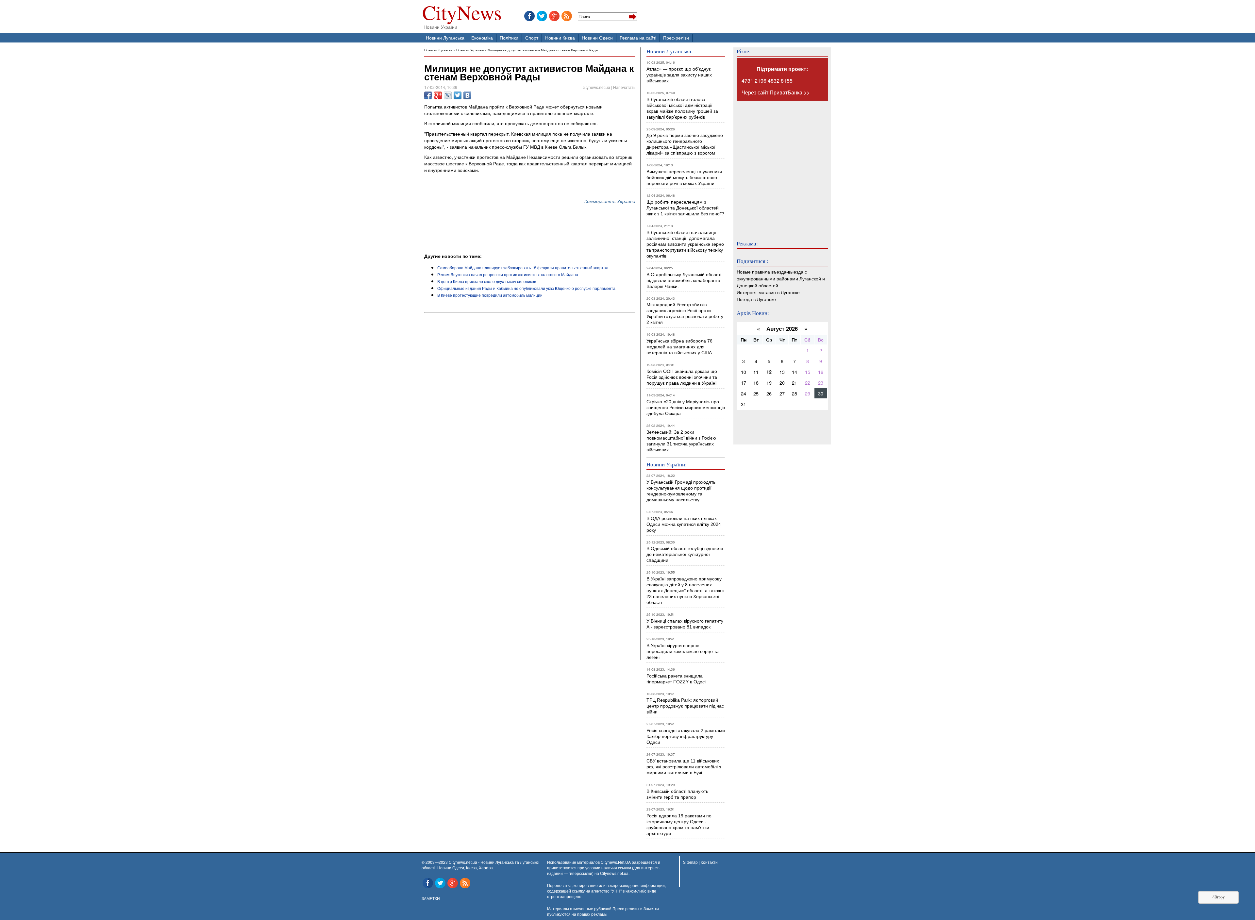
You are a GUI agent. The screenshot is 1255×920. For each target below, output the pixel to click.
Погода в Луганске (756, 298)
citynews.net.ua (596, 87)
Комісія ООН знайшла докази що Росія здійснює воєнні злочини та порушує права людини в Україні (681, 377)
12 (769, 371)
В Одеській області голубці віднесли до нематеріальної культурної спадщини (684, 554)
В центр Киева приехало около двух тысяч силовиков (486, 281)
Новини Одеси (597, 37)
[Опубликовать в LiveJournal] (448, 95)
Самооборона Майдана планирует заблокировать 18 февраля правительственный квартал (522, 267)
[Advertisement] (500, 234)
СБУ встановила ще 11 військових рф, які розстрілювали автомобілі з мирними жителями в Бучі (683, 766)
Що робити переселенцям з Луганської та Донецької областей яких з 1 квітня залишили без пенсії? (685, 207)
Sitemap (690, 862)
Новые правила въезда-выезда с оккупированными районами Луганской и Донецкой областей (781, 278)
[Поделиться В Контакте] (467, 95)
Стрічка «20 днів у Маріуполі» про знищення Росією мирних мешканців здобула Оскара (685, 407)
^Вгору (1219, 897)
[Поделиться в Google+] (438, 95)
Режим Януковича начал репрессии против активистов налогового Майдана (507, 274)
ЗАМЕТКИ (431, 898)
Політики (509, 37)
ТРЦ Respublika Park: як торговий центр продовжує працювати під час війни (685, 705)
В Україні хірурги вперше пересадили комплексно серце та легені (682, 651)
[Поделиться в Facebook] (428, 95)
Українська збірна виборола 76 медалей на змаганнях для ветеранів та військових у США (679, 346)
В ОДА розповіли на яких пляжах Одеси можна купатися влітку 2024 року (683, 524)
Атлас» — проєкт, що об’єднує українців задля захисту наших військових (679, 74)
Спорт (531, 37)
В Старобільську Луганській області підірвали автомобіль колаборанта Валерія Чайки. (684, 280)
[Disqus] (529, 403)
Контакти (709, 862)
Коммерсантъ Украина (609, 201)
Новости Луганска (438, 49)
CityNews (462, 14)
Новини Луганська (445, 37)
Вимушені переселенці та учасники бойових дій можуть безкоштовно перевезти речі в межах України (684, 177)
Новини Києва (560, 37)
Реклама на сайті (638, 37)
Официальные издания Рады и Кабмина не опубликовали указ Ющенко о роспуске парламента (526, 288)
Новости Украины (470, 49)
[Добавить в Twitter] (457, 95)
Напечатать (624, 87)
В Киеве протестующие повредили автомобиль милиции (490, 295)
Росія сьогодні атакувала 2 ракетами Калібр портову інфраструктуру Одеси (685, 736)
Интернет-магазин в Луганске (768, 292)
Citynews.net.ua (614, 873)
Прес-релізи (676, 37)
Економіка (482, 37)
